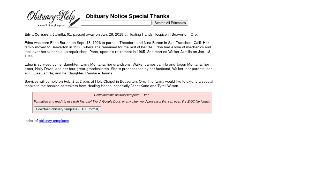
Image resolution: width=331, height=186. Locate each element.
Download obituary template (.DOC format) (67, 109)
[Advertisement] (255, 66)
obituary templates (54, 121)
